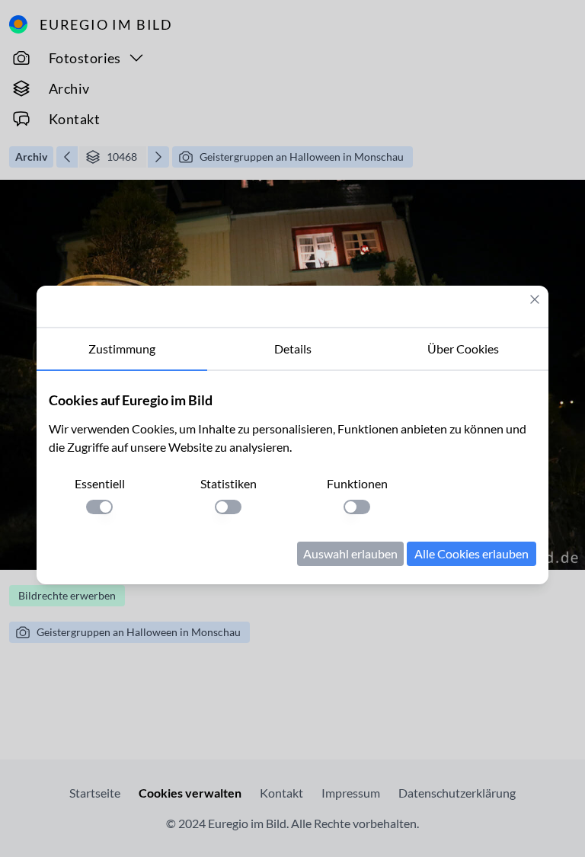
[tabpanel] (292, 477)
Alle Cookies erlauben (471, 553)
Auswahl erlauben (350, 553)
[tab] (122, 349)
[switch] (99, 507)
